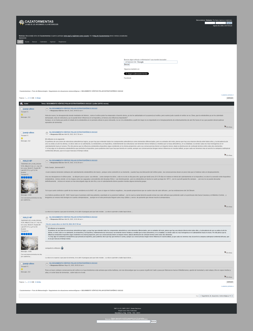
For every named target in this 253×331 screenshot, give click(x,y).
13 (28, 98)
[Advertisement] (126, 10)
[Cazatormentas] (48, 24)
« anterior (224, 95)
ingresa (221, 20)
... (27, 98)
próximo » (231, 95)
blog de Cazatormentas (101, 36)
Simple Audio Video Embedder (127, 310)
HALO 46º (27, 161)
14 (30, 98)
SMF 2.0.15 (117, 308)
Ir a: (197, 296)
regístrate (229, 20)
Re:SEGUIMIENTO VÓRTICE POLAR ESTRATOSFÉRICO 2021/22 (73, 108)
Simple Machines (136, 308)
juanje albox (28, 109)
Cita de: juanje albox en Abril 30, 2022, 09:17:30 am (63, 224)
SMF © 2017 (126, 308)
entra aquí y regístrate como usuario (76, 36)
